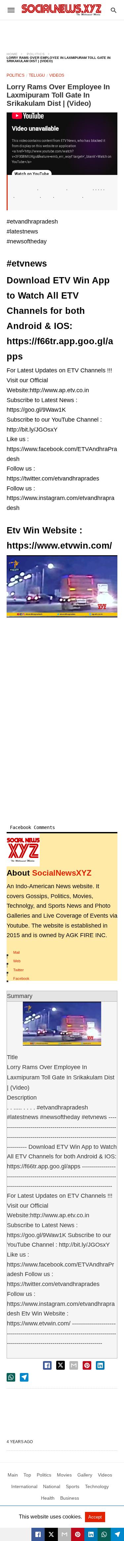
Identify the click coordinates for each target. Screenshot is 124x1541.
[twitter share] (60, 1365)
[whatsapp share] (11, 1377)
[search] (113, 10)
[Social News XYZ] (61, 10)
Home (12, 54)
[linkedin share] (100, 1365)
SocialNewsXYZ (62, 872)
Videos (56, 75)
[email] (64, 1534)
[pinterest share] (87, 1365)
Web (17, 961)
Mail (16, 952)
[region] (62, 31)
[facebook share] (47, 1365)
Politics (36, 54)
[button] (62, 586)
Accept (95, 1517)
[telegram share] (24, 1377)
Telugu (37, 75)
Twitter (18, 970)
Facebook (21, 978)
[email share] (73, 1365)
